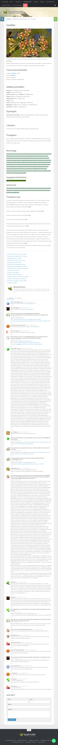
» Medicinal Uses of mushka (13, 274)
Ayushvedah (5, 1)
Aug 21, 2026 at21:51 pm (27, 642)
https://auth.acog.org (30, 332)
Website (9, 704)
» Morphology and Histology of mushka (16, 266)
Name (9, 699)
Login (25, 5)
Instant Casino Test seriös (31, 381)
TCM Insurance (41, 742)
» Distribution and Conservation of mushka (17, 268)
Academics (18, 1)
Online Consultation (17, 5)
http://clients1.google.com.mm (29, 303)
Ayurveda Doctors (50, 1)
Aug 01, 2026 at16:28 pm (16, 316)
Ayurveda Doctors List (10, 740)
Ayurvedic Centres (6, 5)
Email (31, 699)
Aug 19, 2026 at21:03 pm (16, 612)
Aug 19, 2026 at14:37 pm (22, 597)
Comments (11, 298)
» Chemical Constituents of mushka (15, 260)
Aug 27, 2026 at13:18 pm (23, 686)
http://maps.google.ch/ (29, 309)
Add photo (19, 298)
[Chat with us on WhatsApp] (54, 741)
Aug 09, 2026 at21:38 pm (25, 432)
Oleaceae (33, 19)
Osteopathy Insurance (46, 740)
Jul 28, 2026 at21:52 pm (29, 302)
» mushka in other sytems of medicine (16, 278)
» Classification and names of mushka (16, 254)
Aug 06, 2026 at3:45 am (25, 330)
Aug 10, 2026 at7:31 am (16, 440)
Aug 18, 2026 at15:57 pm (22, 582)
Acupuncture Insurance (30, 742)
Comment (10, 709)
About (11, 1)
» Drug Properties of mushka (13, 258)
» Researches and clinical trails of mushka (17, 276)
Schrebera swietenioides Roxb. (21, 19)
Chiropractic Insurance (33, 740)
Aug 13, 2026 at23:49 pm (16, 460)
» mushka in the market (12, 272)
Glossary (42, 1)
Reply (12, 305)
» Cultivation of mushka (12, 270)
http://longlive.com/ (31, 433)
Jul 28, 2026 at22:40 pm (26, 307)
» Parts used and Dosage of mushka (15, 264)
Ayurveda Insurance (22, 740)
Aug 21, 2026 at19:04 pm (16, 622)
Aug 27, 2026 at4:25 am (23, 679)
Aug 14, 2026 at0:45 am (25, 468)
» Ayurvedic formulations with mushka (16, 280)
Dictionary (35, 1)
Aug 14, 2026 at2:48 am (16, 479)
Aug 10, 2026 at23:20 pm (16, 450)
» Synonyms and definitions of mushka (16, 256)
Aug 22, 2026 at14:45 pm (16, 658)
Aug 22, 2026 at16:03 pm (27, 665)
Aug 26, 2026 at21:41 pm (24, 673)
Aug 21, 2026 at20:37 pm (26, 635)
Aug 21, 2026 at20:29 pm (38, 629)
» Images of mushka (11, 283)
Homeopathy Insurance (17, 742)
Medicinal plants (27, 1)
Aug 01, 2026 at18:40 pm (32, 325)
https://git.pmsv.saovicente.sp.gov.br (31, 326)
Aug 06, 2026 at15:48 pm (27, 348)
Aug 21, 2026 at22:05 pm (31, 649)
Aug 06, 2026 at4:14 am (16, 339)
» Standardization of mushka (13, 262)
